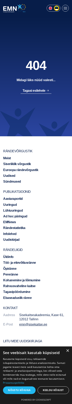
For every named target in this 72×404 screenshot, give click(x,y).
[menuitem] (50, 8)
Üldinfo (8, 257)
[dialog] (36, 375)
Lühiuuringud (13, 210)
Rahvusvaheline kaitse (19, 286)
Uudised (9, 175)
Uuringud (10, 204)
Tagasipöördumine (16, 292)
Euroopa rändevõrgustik (20, 170)
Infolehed (10, 234)
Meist (7, 158)
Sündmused (12, 181)
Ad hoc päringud (15, 216)
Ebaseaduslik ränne (17, 298)
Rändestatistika (14, 228)
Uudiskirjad (11, 239)
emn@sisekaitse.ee (33, 324)
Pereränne (10, 274)
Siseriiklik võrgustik (17, 164)
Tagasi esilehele (34, 90)
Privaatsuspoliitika (13, 382)
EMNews (9, 222)
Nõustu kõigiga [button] (19, 390)
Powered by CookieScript (36, 399)
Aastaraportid (13, 198)
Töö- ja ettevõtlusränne (19, 262)
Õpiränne (9, 268)
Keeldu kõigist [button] (53, 390)
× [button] (67, 350)
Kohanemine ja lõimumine (21, 280)
